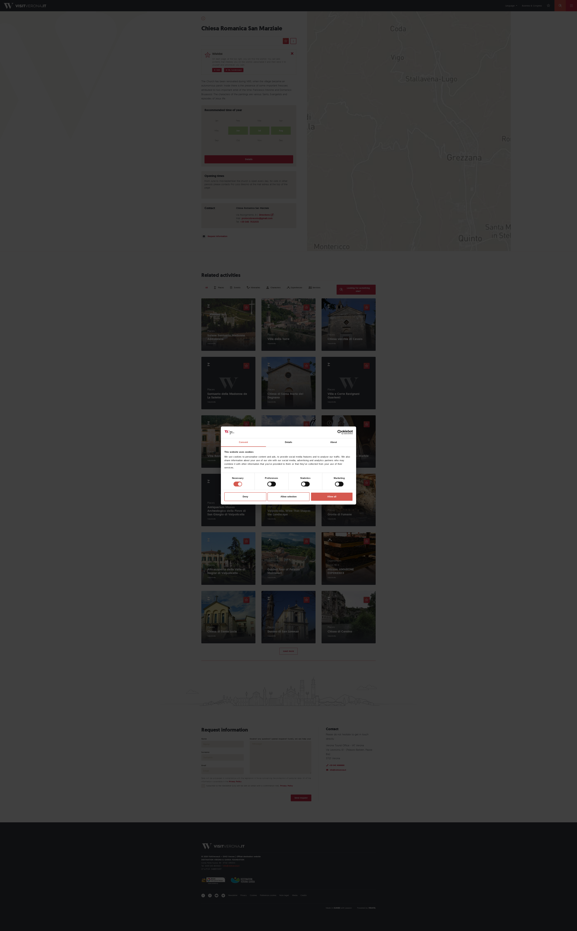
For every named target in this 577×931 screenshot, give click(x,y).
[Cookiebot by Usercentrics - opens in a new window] (340, 432)
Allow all (331, 496)
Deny (245, 496)
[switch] (271, 484)
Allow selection (289, 496)
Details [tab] (288, 442)
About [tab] (333, 442)
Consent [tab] (243, 442)
